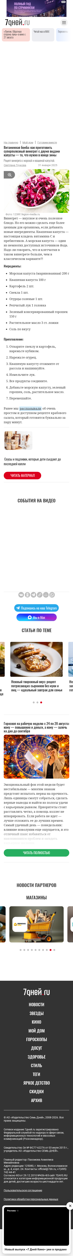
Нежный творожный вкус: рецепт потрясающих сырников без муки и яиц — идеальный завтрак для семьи (36, 686)
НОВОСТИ (36, 1004)
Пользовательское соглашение (23, 1190)
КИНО (36, 1021)
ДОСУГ (36, 1047)
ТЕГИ (36, 1074)
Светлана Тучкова (15, 165)
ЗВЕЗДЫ (37, 1013)
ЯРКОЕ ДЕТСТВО (36, 1082)
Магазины (36, 897)
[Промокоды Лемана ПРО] (36, 924)
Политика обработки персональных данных (31, 1199)
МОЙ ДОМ (36, 1030)
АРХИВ (36, 1100)
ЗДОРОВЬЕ (36, 1056)
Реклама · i (12, 1210)
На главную (11, 142)
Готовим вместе (47, 142)
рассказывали (30, 408)
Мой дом (27, 142)
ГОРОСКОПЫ (36, 1039)
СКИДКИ (36, 1091)
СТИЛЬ (36, 1065)
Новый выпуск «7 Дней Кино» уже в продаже (36, 1249)
